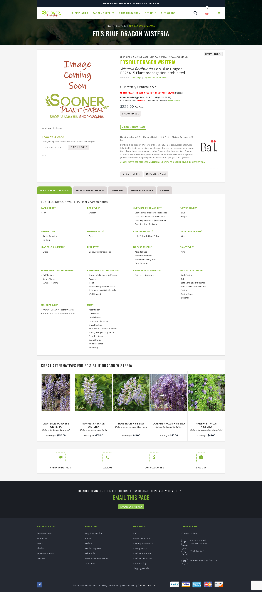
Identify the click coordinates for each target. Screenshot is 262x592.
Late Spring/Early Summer (193, 282)
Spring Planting (49, 279)
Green (184, 236)
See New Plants (44, 533)
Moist (91, 282)
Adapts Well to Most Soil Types (103, 275)
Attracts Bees (141, 251)
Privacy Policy (140, 548)
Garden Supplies (93, 548)
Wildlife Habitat (96, 343)
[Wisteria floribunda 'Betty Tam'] (168, 392)
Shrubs (40, 548)
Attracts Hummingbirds (145, 259)
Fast (91, 236)
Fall (182, 279)
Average (93, 279)
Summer (185, 297)
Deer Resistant (142, 263)
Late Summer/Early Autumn (193, 286)
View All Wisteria (158, 57)
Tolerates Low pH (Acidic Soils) (102, 290)
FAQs (136, 533)
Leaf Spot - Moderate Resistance (150, 216)
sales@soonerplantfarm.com (204, 560)
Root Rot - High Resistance (147, 224)
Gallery (88, 543)
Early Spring (186, 275)
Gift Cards (90, 553)
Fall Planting (48, 275)
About (88, 538)
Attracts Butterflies (143, 255)
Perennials (42, 538)
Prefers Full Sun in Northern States (58, 309)
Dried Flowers (95, 317)
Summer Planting (50, 282)
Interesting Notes (142, 190)
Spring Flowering (188, 294)
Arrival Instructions (142, 538)
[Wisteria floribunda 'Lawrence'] (56, 392)
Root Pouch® (174, 100)
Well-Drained (95, 294)
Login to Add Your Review (155, 77)
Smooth (92, 212)
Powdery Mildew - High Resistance (150, 220)
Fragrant (46, 239)
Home (110, 26)
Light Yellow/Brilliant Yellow (147, 236)
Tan (44, 212)
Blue (183, 212)
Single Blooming (50, 236)
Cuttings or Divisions (144, 275)
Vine (183, 251)
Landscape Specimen (99, 321)
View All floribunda (178, 57)
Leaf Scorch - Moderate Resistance (151, 212)
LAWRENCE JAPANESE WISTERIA (56, 425)
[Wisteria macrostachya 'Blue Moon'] (131, 392)
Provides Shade (96, 336)
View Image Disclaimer (52, 128)
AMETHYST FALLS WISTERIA (206, 425)
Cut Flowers (94, 313)
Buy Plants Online (93, 533)
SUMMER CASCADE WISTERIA (93, 425)
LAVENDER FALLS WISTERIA (169, 423)
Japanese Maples (45, 553)
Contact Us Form (189, 533)
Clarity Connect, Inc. (147, 585)
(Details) (178, 92)
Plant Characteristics (54, 190)
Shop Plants (121, 26)
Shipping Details (141, 568)
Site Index (90, 563)
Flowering (93, 347)
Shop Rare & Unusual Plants (134, 57)
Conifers (41, 558)
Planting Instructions (143, 543)
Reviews (164, 190)
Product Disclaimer (142, 558)
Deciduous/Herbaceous (100, 251)
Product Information (143, 553)
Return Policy (139, 563)
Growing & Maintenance (90, 190)
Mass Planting (95, 325)
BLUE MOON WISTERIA (131, 423)
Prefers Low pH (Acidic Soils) (101, 286)
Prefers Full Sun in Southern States (59, 313)
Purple (184, 216)
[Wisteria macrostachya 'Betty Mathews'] (93, 392)
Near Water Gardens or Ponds (103, 328)
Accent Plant (94, 309)
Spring (184, 290)
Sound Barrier (95, 340)
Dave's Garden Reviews (96, 558)
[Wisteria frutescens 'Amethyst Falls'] (206, 392)
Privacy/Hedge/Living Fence (101, 332)
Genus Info (117, 190)
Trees (40, 543)
